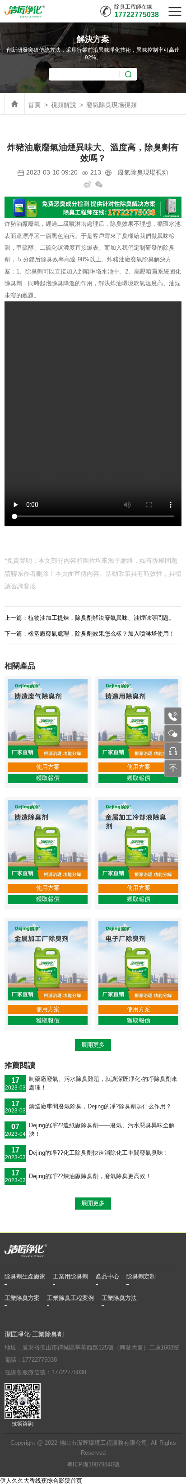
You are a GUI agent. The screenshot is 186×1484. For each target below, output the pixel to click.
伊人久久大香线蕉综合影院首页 (41, 1480)
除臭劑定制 (141, 1276)
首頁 (34, 105)
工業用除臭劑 (70, 1276)
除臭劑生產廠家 (25, 1276)
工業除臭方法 (119, 1298)
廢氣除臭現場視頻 (111, 105)
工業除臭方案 (22, 1298)
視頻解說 (63, 105)
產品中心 (107, 1276)
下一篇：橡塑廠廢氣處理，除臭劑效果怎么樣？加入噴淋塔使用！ (90, 633)
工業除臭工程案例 (70, 1298)
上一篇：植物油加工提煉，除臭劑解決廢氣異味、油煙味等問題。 (90, 617)
